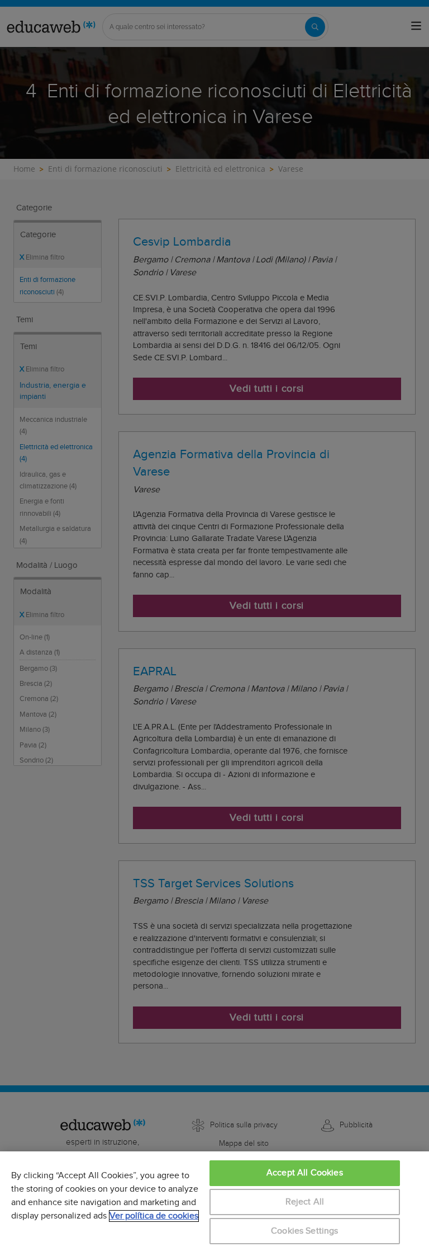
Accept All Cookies (304, 1173)
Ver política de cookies (153, 1216)
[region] (214, 1203)
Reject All (305, 1202)
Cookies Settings (305, 1231)
